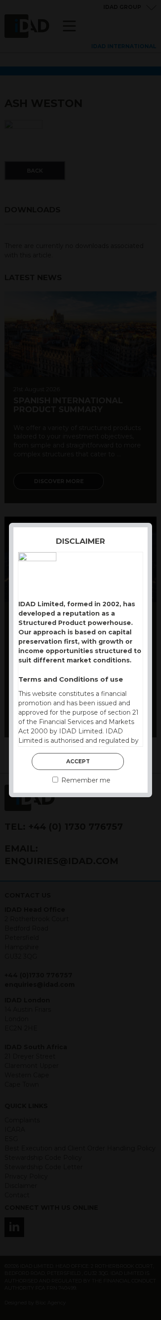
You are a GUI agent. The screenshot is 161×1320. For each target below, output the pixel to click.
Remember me (84, 780)
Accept (78, 761)
